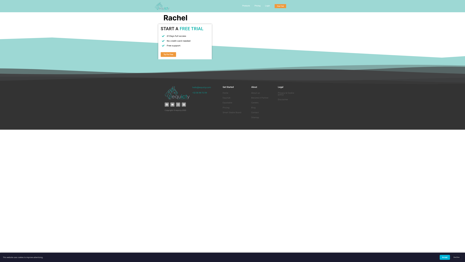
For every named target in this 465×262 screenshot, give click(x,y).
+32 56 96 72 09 (199, 93)
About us (255, 93)
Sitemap (255, 117)
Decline (456, 257)
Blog (253, 107)
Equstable (227, 103)
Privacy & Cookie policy (286, 94)
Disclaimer (283, 99)
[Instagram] (178, 104)
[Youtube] (172, 104)
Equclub (226, 98)
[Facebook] (167, 104)
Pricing (257, 6)
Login (267, 6)
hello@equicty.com (201, 87)
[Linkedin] (184, 104)
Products (246, 6)
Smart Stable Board (232, 112)
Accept (445, 257)
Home (225, 93)
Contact (255, 112)
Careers (255, 103)
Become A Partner (259, 98)
